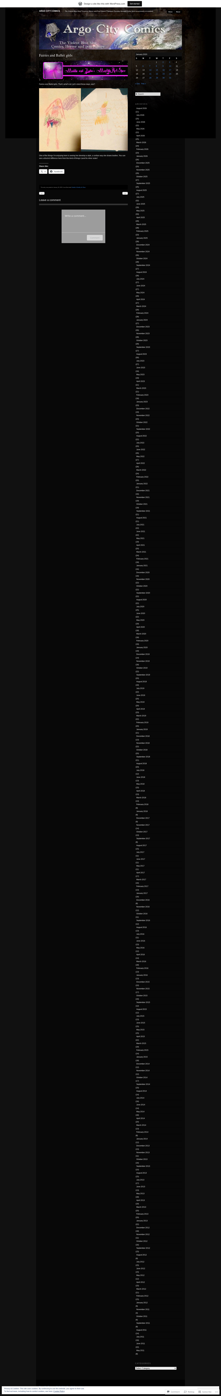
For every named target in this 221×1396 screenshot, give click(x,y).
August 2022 (141, 436)
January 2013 (142, 1221)
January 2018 (142, 811)
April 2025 (140, 217)
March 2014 (141, 1125)
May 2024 (140, 293)
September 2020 (143, 593)
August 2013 (141, 1173)
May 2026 (140, 129)
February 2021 (142, 559)
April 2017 (140, 873)
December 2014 (143, 1064)
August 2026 (141, 108)
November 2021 (143, 497)
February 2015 (142, 1050)
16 (164, 70)
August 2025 (141, 190)
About (178, 12)
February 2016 (142, 968)
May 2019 (140, 702)
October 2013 (141, 1159)
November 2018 (143, 743)
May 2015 (140, 1030)
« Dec (137, 84)
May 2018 (140, 784)
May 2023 (140, 374)
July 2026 (140, 115)
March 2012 (141, 1289)
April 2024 (140, 299)
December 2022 (143, 409)
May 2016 (140, 948)
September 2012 (143, 1248)
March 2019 (141, 716)
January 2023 (142, 402)
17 (170, 70)
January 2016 (142, 975)
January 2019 (142, 729)
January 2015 (142, 1057)
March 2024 (141, 306)
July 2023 (140, 361)
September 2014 (143, 1084)
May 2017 (140, 866)
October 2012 (141, 1241)
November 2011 (142, 1309)
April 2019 (140, 709)
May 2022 (140, 456)
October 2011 (141, 1316)
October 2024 (141, 258)
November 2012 (143, 1234)
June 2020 (140, 613)
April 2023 (140, 381)
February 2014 (142, 1132)
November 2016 (143, 907)
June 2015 (140, 1023)
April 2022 (140, 463)
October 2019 (141, 668)
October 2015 (141, 996)
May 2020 (140, 620)
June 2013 (140, 1187)
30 (164, 78)
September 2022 (143, 429)
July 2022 (140, 443)
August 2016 (141, 927)
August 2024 (141, 272)
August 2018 (141, 763)
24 (170, 74)
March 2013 (141, 1207)
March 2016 (141, 961)
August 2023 (141, 354)
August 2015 (141, 1009)
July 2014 (140, 1098)
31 (170, 78)
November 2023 (143, 333)
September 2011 (143, 1323)
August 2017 (141, 845)
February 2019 (142, 722)
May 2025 (140, 211)
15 (157, 70)
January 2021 (142, 566)
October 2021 (141, 504)
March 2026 (141, 142)
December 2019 (143, 654)
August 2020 (141, 600)
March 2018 (141, 798)
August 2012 (141, 1255)
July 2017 (140, 852)
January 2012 (142, 1303)
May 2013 (140, 1193)
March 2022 (141, 470)
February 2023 (142, 395)
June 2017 (140, 859)
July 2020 (140, 607)
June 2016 (140, 941)
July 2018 (140, 770)
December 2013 (143, 1146)
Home (170, 12)
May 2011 (140, 1350)
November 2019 (143, 661)
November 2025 (143, 170)
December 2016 (143, 900)
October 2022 (141, 422)
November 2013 (143, 1152)
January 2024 (142, 320)
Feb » (143, 84)
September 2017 (143, 838)
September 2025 (143, 183)
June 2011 (140, 1343)
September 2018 (143, 757)
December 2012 (143, 1228)
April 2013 (140, 1200)
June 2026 (140, 122)
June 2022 (140, 449)
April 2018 (140, 791)
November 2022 (143, 415)
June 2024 (140, 286)
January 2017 (142, 893)
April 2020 (140, 627)
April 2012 (140, 1282)
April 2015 (140, 1036)
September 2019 (143, 675)
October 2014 (141, 1077)
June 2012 (140, 1268)
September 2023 (143, 347)
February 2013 (142, 1214)
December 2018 (143, 736)
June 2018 (140, 777)
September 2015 (143, 1002)
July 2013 (140, 1180)
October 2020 (141, 586)
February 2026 (142, 149)
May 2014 (140, 1112)
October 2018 (141, 750)
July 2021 (140, 525)
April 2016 (140, 955)
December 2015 (143, 982)
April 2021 (140, 545)
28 (150, 78)
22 (157, 74)
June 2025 (140, 204)
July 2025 (140, 197)
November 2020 (143, 579)
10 (170, 66)
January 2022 (142, 484)
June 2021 (140, 531)
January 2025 (142, 238)
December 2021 (143, 491)
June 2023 (140, 368)
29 (157, 78)
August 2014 (141, 1091)
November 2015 (143, 989)
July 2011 (140, 1337)
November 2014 (143, 1071)
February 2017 (142, 886)
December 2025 (143, 163)
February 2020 (142, 641)
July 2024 (140, 279)
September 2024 (143, 265)
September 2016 (143, 920)
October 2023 (141, 340)
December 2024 (143, 245)
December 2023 (143, 327)
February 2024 (142, 313)
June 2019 (140, 695)
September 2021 (143, 511)
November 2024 (143, 252)
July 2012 (140, 1262)
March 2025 (141, 224)
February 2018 (142, 804)
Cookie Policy (59, 1391)
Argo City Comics (49, 11)
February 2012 (142, 1296)
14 (150, 70)
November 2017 (143, 825)
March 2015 (141, 1043)
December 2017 (143, 818)
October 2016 (141, 914)
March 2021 (141, 552)
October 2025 (141, 177)
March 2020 (141, 634)
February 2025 (142, 231)
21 (150, 74)
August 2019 (141, 682)
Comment (95, 237)
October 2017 (141, 832)
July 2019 (140, 688)
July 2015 (140, 1016)
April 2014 (140, 1118)
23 (164, 74)
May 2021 (140, 538)
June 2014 (140, 1105)
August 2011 (141, 1330)
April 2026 (140, 136)
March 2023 (141, 388)
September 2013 (143, 1166)
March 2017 (141, 880)
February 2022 (142, 477)
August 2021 (141, 518)
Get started (135, 4)
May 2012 (140, 1275)
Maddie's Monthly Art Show (79, 187)
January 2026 (142, 156)
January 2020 (142, 647)
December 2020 (143, 572)
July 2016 (140, 934)
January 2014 (142, 1139)
